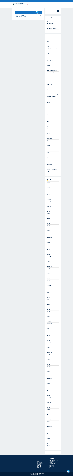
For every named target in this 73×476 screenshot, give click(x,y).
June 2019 (48, 385)
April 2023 (48, 278)
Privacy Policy (39, 467)
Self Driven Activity (49, 162)
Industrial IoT (49, 121)
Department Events (49, 84)
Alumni (26, 464)
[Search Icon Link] (59, 7)
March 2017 (48, 433)
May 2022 (48, 304)
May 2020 (48, 361)
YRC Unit (48, 174)
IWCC (47, 128)
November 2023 (49, 261)
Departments (27, 460)
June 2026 (48, 187)
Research (26, 463)
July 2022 (48, 299)
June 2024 (48, 244)
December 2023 (49, 259)
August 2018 (48, 407)
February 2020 (49, 366)
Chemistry (48, 63)
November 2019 (49, 373)
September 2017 (49, 426)
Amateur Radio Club (49, 39)
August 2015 (48, 445)
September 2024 (49, 237)
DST (13, 463)
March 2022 (48, 309)
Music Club (48, 147)
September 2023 (49, 266)
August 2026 (48, 182)
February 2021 (49, 340)
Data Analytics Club (49, 79)
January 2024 (49, 256)
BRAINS (48, 53)
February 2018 (49, 416)
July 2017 (48, 431)
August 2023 (48, 268)
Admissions (26, 461)
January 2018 (49, 419)
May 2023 (48, 275)
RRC (47, 157)
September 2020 (49, 352)
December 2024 (49, 230)
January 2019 (49, 397)
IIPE (47, 119)
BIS (47, 51)
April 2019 (48, 390)
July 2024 (48, 242)
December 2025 (49, 201)
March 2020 (48, 364)
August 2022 (48, 297)
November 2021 (49, 318)
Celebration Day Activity (50, 60)
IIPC (47, 116)
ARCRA (48, 46)
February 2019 (49, 395)
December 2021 (49, 316)
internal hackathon (49, 30)
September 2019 (49, 378)
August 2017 (48, 428)
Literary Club (48, 133)
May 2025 (48, 218)
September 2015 (49, 443)
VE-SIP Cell (48, 171)
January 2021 (49, 342)
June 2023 (48, 273)
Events (48, 104)
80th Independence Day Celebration (52, 28)
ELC (47, 91)
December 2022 (49, 287)
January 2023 (49, 285)
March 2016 (48, 440)
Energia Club (48, 102)
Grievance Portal (39, 466)
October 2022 (49, 292)
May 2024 (48, 247)
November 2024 (49, 232)
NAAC (13, 462)
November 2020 (49, 347)
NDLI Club (48, 150)
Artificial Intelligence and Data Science (52, 48)
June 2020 (48, 359)
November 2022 (49, 290)
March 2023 (48, 280)
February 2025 (49, 225)
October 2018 (49, 402)
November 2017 (49, 421)
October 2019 (49, 376)
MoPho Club (48, 145)
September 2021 (49, 323)
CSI (47, 77)
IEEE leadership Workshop (50, 23)
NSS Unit (48, 152)
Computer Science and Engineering (52, 70)
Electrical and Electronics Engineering (52, 94)
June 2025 (48, 216)
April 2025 (48, 220)
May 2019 (48, 388)
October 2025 (49, 206)
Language (48, 131)
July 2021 (48, 328)
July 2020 (48, 357)
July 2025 (48, 213)
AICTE (13, 460)
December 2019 (49, 371)
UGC (13, 461)
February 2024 (49, 254)
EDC (47, 89)
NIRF (38, 461)
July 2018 (48, 409)
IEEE (47, 109)
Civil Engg (48, 65)
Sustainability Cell (49, 164)
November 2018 (49, 400)
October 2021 (49, 321)
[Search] (58, 11)
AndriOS (48, 41)
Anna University (14, 464)
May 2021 (48, 333)
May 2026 (48, 189)
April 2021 (48, 335)
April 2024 (48, 249)
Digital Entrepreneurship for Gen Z (52, 21)
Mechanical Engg (49, 138)
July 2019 (48, 383)
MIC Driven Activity (49, 140)
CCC (47, 58)
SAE (47, 159)
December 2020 (49, 345)
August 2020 (48, 354)
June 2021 (48, 330)
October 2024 (49, 235)
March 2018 (48, 414)
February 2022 (49, 311)
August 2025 (48, 211)
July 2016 (48, 438)
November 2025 (49, 204)
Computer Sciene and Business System (52, 72)
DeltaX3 (48, 82)
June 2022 (48, 302)
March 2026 (48, 194)
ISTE (47, 126)
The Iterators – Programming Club (52, 169)
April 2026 (48, 192)
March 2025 (48, 223)
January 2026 (49, 199)
